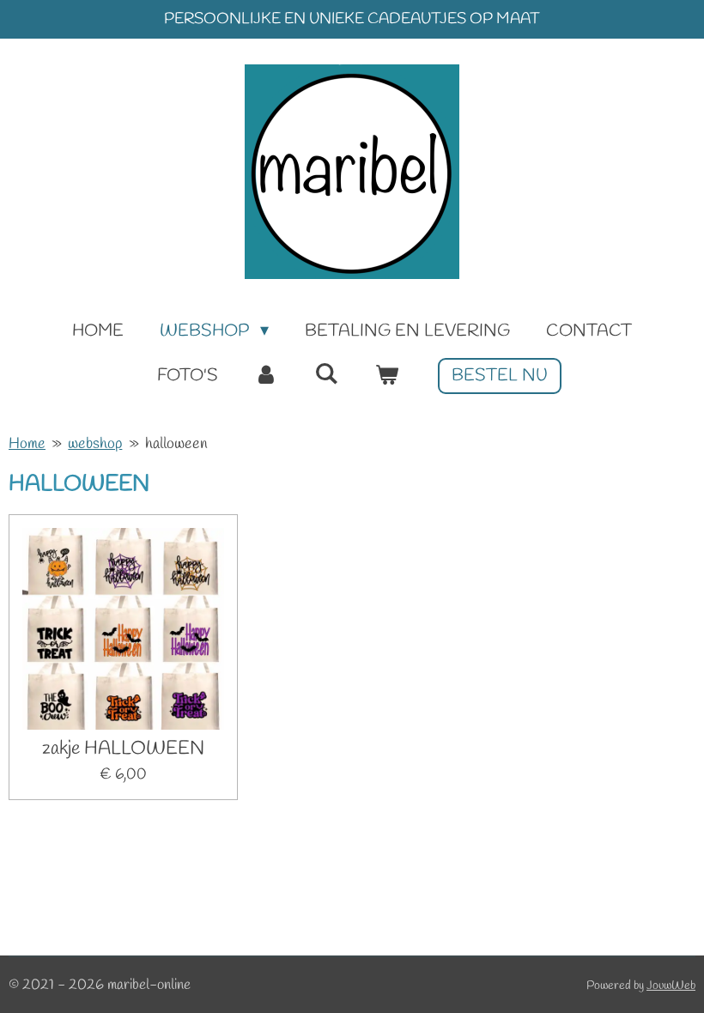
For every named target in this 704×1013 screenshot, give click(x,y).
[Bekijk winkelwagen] (386, 376)
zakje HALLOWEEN (123, 749)
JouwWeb (670, 986)
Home (27, 444)
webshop (95, 444)
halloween (176, 444)
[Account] (266, 376)
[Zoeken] (326, 374)
